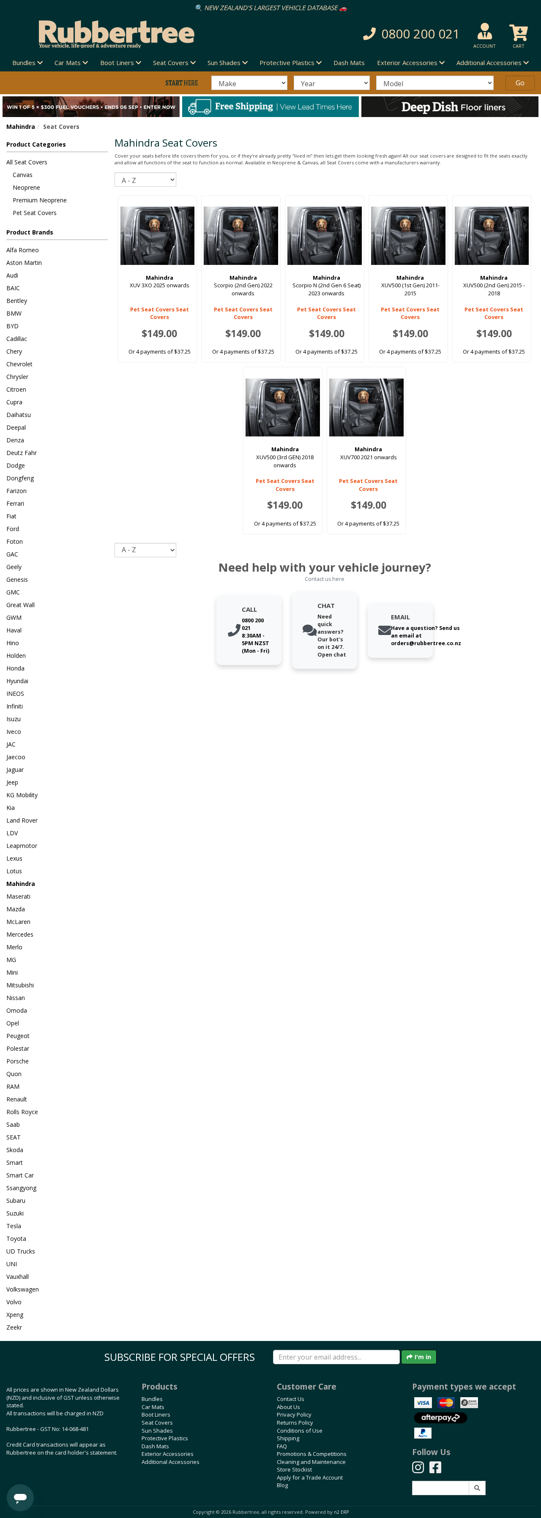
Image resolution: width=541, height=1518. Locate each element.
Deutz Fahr (21, 453)
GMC (13, 592)
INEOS (15, 694)
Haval (14, 630)
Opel (12, 1023)
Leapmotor (21, 846)
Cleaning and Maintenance (311, 1462)
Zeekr (14, 1327)
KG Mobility (22, 795)
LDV (12, 833)
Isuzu (13, 719)
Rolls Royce (22, 1112)
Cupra (14, 402)
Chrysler (17, 377)
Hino (12, 643)
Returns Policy (295, 1422)
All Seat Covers (26, 162)
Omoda (16, 1010)
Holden (16, 655)
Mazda (15, 909)
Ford (12, 529)
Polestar (17, 1048)
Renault (16, 1099)
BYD (12, 326)
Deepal (16, 427)
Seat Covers (157, 1422)
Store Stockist (294, 1469)
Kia (10, 808)
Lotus (14, 871)
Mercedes (19, 934)
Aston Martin (24, 263)
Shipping (288, 1438)
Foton (14, 541)
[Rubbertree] (124, 34)
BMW (14, 313)
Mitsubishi (20, 985)
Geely (14, 567)
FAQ (282, 1446)
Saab (13, 1124)
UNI (11, 1264)
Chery (14, 351)
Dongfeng (20, 478)
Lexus (14, 858)
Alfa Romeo (22, 250)
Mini (12, 972)
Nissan (15, 998)
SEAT (13, 1137)
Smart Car (20, 1175)
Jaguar (15, 770)
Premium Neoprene (40, 200)
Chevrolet (19, 364)
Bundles (152, 1399)
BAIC (13, 288)
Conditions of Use (299, 1430)
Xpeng (14, 1315)
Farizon (16, 491)
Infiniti (14, 706)
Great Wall (20, 605)
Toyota (16, 1239)
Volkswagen (22, 1289)
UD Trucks (20, 1251)
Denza (15, 440)
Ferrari (15, 503)
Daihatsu (18, 415)
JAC (11, 744)
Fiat (11, 516)
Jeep (12, 782)
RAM (12, 1086)
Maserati (18, 896)
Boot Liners (156, 1414)
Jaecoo (15, 757)
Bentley (16, 301)
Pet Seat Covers (35, 213)
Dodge (15, 465)
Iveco (13, 732)
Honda (15, 668)
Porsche (17, 1061)
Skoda (14, 1150)
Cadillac (16, 339)
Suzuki (15, 1213)
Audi (12, 275)
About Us (288, 1407)
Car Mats (153, 1407)
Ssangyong (21, 1188)
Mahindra (20, 127)
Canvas (23, 175)
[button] (383, 34)
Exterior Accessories (168, 1454)
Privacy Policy (294, 1414)
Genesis (17, 579)
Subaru (15, 1200)
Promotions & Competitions (312, 1454)
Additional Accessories (170, 1462)
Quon (14, 1074)
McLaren (18, 922)
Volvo (14, 1302)
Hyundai (17, 681)
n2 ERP (341, 1512)
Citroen (16, 389)
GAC (12, 554)
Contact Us (290, 1399)
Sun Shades (157, 1430)
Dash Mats (349, 62)
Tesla (13, 1226)
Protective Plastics (165, 1438)
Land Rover (22, 820)
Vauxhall (17, 1277)
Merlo (14, 947)
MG (11, 960)
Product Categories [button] (36, 144)
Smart (14, 1162)
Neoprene (26, 187)
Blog (282, 1485)
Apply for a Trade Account (310, 1477)
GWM (14, 617)
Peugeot (18, 1036)
